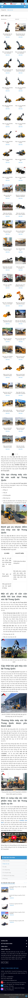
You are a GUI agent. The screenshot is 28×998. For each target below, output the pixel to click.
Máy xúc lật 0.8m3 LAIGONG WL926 (7, 446)
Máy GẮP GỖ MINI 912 (20, 249)
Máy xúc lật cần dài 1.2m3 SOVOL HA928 (8, 411)
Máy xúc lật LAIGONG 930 (20, 160)
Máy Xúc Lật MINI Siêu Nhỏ (7, 285)
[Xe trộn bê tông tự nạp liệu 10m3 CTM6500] (4, 915)
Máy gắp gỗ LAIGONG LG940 (7, 88)
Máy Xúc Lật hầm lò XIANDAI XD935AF (20, 196)
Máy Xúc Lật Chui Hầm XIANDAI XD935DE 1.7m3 (7, 339)
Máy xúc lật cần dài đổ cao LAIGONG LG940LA (7, 53)
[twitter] (2, 962)
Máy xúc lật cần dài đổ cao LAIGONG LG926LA (20, 53)
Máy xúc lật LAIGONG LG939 (7, 124)
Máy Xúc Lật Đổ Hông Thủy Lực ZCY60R (7, 303)
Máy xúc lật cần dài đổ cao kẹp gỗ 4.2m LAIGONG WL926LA (20, 339)
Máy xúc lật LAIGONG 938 (20, 178)
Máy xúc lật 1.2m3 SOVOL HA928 (20, 411)
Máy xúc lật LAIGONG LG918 (20, 142)
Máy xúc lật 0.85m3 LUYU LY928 (20, 231)
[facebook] (5, 962)
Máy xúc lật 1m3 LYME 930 (7, 196)
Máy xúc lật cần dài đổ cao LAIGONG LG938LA (7, 71)
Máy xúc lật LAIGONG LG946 (20, 106)
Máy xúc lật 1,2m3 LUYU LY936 (7, 249)
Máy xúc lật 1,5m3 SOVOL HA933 (20, 429)
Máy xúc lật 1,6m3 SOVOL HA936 (20, 357)
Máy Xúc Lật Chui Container (20, 267)
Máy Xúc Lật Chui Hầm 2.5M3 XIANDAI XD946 (20, 214)
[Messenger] (2, 989)
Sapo (17, 996)
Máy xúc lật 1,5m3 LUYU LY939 (7, 231)
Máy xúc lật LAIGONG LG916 (7, 178)
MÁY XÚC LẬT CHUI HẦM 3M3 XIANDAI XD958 (7, 268)
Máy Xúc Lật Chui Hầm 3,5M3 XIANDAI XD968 (7, 214)
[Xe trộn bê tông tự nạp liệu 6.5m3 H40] (4, 898)
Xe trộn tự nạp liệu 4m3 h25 (15, 903)
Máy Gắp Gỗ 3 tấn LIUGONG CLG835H (20, 393)
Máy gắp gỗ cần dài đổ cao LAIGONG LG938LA (20, 35)
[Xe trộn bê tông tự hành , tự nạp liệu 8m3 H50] (4, 889)
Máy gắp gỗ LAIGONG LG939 (20, 88)
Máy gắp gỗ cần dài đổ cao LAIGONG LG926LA (20, 71)
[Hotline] (2, 982)
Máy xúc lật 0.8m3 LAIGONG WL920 (20, 375)
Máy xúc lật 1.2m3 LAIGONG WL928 (7, 375)
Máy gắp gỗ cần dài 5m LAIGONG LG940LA (7, 35)
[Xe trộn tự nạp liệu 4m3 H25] (4, 906)
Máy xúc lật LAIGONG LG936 (20, 124)
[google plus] (7, 962)
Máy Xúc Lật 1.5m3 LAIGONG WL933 (7, 321)
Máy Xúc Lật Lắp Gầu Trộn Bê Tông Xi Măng (20, 321)
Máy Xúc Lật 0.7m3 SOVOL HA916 (7, 393)
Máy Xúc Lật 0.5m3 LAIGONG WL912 (20, 303)
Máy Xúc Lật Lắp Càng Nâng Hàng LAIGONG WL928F (20, 447)
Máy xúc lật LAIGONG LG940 (7, 160)
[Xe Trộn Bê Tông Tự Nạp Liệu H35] (4, 923)
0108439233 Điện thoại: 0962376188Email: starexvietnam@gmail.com (9, 978)
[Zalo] (2, 985)
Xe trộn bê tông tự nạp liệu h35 (16, 920)
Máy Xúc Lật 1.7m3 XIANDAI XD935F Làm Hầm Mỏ (20, 286)
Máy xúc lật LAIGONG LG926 (7, 142)
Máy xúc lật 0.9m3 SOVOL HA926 (7, 429)
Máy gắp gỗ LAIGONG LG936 (7, 106)
